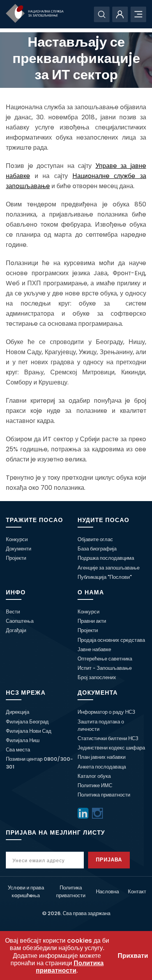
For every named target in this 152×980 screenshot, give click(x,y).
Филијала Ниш (22, 740)
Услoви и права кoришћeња (26, 891)
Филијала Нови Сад (28, 731)
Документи (18, 548)
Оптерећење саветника (105, 658)
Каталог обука (94, 776)
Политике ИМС (95, 785)
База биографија (97, 548)
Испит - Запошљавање (105, 668)
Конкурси (17, 539)
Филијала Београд (27, 721)
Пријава (109, 859)
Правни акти (92, 621)
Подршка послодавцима (106, 558)
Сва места (18, 749)
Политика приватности (104, 794)
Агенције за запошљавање (109, 567)
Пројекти (16, 558)
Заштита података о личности (101, 725)
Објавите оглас (95, 539)
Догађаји (16, 630)
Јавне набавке (94, 649)
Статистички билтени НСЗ (108, 738)
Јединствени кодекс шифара (111, 747)
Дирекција (17, 712)
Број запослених (97, 677)
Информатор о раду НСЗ (106, 712)
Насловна (107, 891)
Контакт (137, 891)
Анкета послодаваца (102, 766)
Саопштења (20, 621)
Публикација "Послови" (105, 577)
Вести (13, 611)
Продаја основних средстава (111, 640)
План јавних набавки (101, 757)
